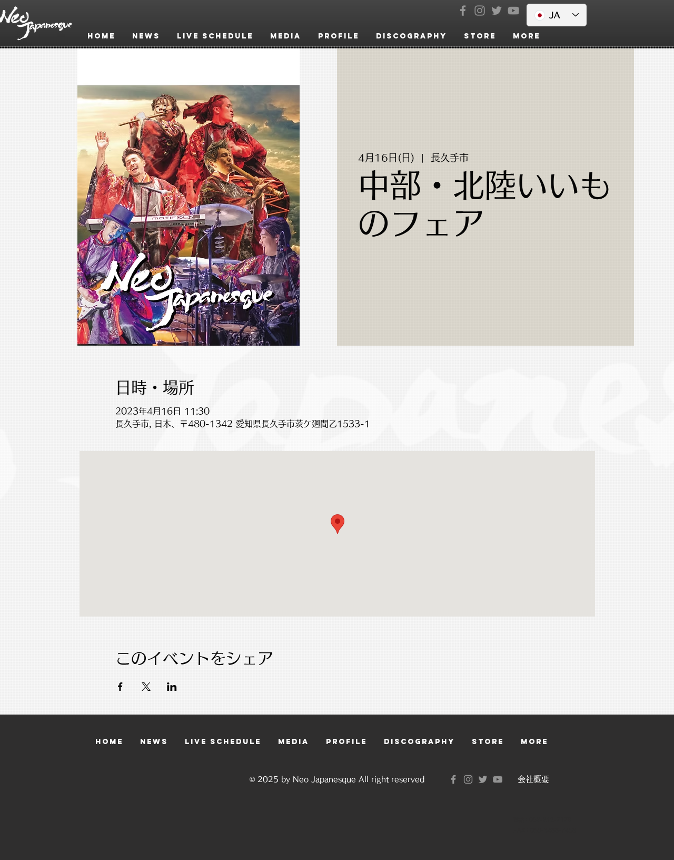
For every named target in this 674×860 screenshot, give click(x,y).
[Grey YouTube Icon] (513, 10)
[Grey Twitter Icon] (496, 10)
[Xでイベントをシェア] (146, 686)
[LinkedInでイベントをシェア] (172, 686)
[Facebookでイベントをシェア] (120, 686)
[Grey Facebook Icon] (463, 10)
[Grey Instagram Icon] (480, 10)
